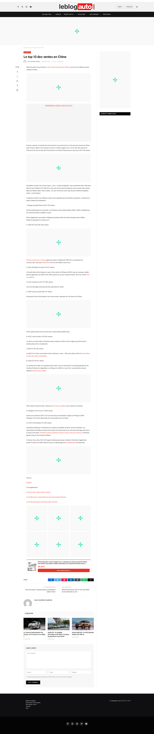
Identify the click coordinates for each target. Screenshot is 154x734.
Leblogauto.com (115, 700)
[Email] (17, 90)
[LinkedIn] (17, 81)
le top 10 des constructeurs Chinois (57, 67)
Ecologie (81, 14)
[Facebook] (17, 72)
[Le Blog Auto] (77, 7)
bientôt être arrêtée (39, 371)
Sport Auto (68, 14)
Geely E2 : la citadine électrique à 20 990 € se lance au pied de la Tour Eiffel (58, 634)
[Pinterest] (17, 85)
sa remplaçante (70, 442)
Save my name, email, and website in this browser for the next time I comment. (50, 677)
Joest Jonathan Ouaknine (33, 61)
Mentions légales (31, 700)
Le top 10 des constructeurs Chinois (38, 492)
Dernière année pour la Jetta (35, 260)
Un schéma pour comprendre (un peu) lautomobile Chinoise (46, 497)
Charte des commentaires (33, 702)
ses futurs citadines (59, 406)
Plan (27, 708)
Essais (58, 14)
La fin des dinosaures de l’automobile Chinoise (41, 502)
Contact (28, 706)
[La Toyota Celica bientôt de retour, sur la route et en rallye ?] (34, 624)
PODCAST (129, 7)
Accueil (25, 47)
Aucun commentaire (58, 61)
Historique (94, 14)
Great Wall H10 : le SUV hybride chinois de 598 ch (83, 633)
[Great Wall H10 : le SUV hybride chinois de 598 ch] (83, 624)
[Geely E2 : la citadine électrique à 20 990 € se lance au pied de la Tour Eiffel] (59, 624)
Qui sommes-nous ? (31, 704)
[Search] (137, 7)
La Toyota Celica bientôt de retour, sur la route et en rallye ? (34, 634)
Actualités (46, 14)
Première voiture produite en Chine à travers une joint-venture (60, 433)
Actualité (27, 52)
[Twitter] (17, 76)
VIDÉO (120, 7)
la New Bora (46, 262)
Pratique (106, 14)
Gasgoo (29, 482)
